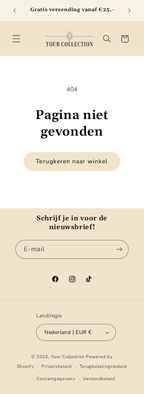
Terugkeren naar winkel (72, 161)
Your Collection (67, 357)
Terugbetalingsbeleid (103, 366)
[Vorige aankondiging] (14, 10)
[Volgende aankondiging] (129, 10)
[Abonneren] (119, 249)
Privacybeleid (56, 366)
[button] (16, 39)
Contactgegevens (56, 379)
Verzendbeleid (99, 379)
